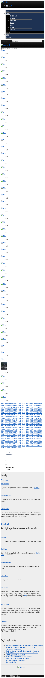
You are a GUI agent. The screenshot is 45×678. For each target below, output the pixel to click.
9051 (32, 438)
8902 (36, 411)
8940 (28, 418)
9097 (15, 447)
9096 (11, 447)
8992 (36, 427)
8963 (40, 422)
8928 (19, 416)
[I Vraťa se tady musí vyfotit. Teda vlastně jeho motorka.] (3, 339)
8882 (36, 407)
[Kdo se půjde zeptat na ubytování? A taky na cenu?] (3, 64)
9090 (28, 446)
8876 (11, 407)
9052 (36, 438)
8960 (28, 422)
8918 (19, 414)
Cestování (12, 18)
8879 (23, 407)
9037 (15, 436)
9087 (15, 446)
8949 (23, 420)
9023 (40, 433)
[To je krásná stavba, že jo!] (3, 160)
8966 (11, 424)
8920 (28, 414)
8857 (15, 404)
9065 (7, 442)
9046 (11, 438)
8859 (23, 404)
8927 (15, 416)
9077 (15, 444)
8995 (7, 429)
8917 (15, 414)
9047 (15, 438)
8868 (19, 405)
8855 (7, 404)
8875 (7, 407)
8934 (3, 418)
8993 (40, 427)
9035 (7, 436)
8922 (36, 414)
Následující (10, 467)
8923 (40, 414)
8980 (28, 425)
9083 (40, 444)
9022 (36, 433)
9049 (23, 438)
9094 (3, 447)
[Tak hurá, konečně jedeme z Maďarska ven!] (3, 119)
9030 (28, 435)
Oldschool (8, 37)
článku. (36, 488)
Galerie (8, 32)
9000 (28, 429)
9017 (15, 433)
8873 (40, 405)
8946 (11, 420)
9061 (32, 440)
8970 (28, 424)
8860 (28, 404)
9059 (23, 440)
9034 (3, 436)
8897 (15, 411)
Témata (8, 14)
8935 (7, 418)
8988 (19, 427)
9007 (15, 431)
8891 (32, 409)
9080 (28, 444)
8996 (11, 429)
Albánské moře (5, 484)
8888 (19, 409)
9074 (3, 444)
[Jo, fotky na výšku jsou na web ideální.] (4, 369)
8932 (36, 416)
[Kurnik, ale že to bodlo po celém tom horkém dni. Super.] (3, 98)
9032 (36, 435)
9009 (23, 431)
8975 (7, 425)
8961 (32, 422)
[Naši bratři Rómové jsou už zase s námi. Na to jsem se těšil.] (3, 146)
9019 (23, 433)
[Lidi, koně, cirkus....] (3, 222)
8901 (32, 411)
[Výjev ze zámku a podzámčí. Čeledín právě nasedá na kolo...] (3, 167)
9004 (3, 431)
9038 (19, 436)
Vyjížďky (12, 27)
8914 (3, 414)
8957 (15, 422)
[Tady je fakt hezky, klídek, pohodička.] (3, 318)
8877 (15, 407)
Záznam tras (4, 587)
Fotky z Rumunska (6, 562)
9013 (40, 431)
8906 (11, 413)
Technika (12, 30)
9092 (36, 446)
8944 (3, 420)
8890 (28, 409)
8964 (3, 424)
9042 (36, 436)
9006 (11, 431)
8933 (40, 416)
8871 (32, 405)
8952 (36, 420)
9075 (7, 444)
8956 (11, 422)
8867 (15, 405)
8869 (23, 405)
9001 (32, 429)
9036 (11, 436)
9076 (11, 444)
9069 (23, 442)
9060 (28, 440)
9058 (19, 440)
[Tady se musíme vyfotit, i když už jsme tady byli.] (3, 332)
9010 (28, 431)
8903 (40, 411)
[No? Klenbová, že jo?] (3, 383)
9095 (7, 447)
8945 (7, 420)
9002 (36, 429)
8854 (3, 404)
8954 (3, 422)
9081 (32, 444)
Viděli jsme (13, 21)
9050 (28, 438)
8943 (40, 418)
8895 (7, 411)
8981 (32, 425)
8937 (15, 418)
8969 (23, 424)
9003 (40, 429)
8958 (19, 422)
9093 (40, 446)
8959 (23, 422)
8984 (3, 427)
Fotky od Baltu (5, 509)
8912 (36, 413)
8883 (40, 407)
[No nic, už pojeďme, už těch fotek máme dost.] (3, 397)
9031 (32, 435)
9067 (15, 442)
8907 (15, 413)
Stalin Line (4, 549)
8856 (11, 404)
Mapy (7, 35)
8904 (3, 413)
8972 (36, 424)
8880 (28, 407)
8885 (7, 409)
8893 (40, 409)
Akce (11, 25)
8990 (28, 427)
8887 (15, 409)
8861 (32, 404)
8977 (15, 425)
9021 (32, 433)
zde (25, 595)
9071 (32, 442)
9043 (40, 436)
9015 (7, 433)
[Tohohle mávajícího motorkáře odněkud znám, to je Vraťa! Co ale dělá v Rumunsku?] (3, 140)
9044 (3, 438)
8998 (19, 429)
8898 (19, 411)
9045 (7, 438)
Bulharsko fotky (5, 524)
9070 (28, 442)
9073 (40, 442)
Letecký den (4, 622)
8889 (23, 409)
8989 (23, 427)
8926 (11, 416)
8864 (3, 405)
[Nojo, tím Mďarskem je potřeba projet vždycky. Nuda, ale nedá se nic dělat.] (3, 50)
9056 (11, 440)
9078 (19, 444)
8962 (36, 422)
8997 (15, 429)
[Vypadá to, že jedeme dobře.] (3, 291)
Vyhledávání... (6, 41)
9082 (36, 444)
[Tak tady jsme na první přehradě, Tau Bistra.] (3, 325)
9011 (32, 431)
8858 (19, 404)
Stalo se (12, 23)
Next (6, 480)
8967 (15, 424)
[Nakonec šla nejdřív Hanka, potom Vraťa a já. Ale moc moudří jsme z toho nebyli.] (3, 71)
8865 (7, 405)
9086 (11, 446)
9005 (7, 431)
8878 (19, 407)
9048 (19, 438)
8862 (36, 404)
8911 (32, 413)
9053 (40, 438)
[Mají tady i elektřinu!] (3, 181)
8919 (23, 414)
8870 (28, 405)
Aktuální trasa (5, 604)
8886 (11, 409)
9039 (23, 436)
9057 (15, 440)
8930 (28, 416)
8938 (19, 418)
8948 (19, 420)
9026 (11, 435)
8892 (36, 409)
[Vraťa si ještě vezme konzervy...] (3, 256)
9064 (3, 442)
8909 (23, 413)
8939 (23, 418)
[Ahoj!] (3, 304)
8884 (3, 409)
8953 (40, 420)
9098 (19, 447)
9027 (15, 435)
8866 (11, 405)
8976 (11, 425)
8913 (40, 413)
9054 (3, 440)
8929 (23, 416)
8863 (40, 404)
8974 (3, 425)
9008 (19, 431)
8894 (3, 411)
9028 (19, 435)
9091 (32, 446)
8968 (19, 424)
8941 (32, 418)
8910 (28, 413)
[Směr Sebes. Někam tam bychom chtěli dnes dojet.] (3, 194)
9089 (23, 446)
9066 (11, 442)
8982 (36, 425)
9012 (36, 431)
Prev (2, 480)
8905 (7, 413)
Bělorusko (3, 537)
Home (7, 11)
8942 (36, 418)
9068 (19, 442)
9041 (32, 436)
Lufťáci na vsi (13, 16)
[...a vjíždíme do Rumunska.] (3, 126)
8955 (7, 422)
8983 (40, 425)
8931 (32, 416)
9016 (11, 433)
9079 (23, 444)
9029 (23, 435)
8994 (3, 429)
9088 (19, 446)
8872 (36, 405)
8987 (15, 427)
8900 (28, 411)
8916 (11, 414)
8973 (40, 424)
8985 (7, 427)
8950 (28, 420)
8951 (32, 420)
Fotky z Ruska (4, 576)
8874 (3, 407)
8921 (32, 414)
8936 (11, 418)
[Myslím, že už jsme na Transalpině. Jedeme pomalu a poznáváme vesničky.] (3, 311)
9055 (7, 440)
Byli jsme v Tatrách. (6, 495)
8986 (11, 427)
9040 (28, 436)
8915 (7, 414)
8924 (3, 416)
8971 (32, 424)
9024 (3, 435)
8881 (32, 407)
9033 (40, 435)
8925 (7, 416)
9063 (40, 440)
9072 (36, 442)
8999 (23, 429)
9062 (36, 440)
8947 (15, 420)
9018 (19, 433)
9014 (3, 433)
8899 (23, 411)
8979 (23, 425)
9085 (7, 446)
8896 (11, 411)
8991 (32, 427)
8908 (19, 413)
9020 (28, 433)
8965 (7, 424)
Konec (8, 469)
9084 (3, 446)
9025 (7, 435)
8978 (19, 425)
